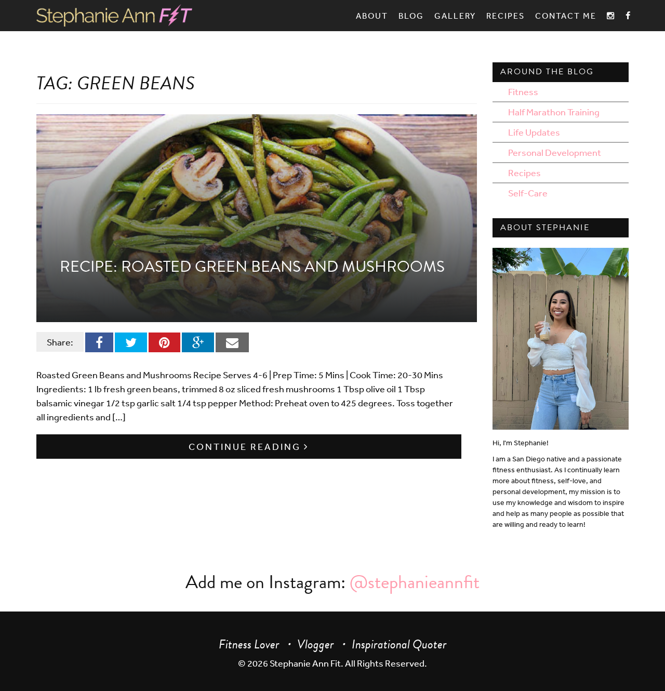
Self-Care (528, 192)
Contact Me (565, 15)
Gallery (455, 15)
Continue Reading (246, 446)
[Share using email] (232, 342)
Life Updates (534, 132)
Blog (411, 15)
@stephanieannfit (415, 581)
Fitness (523, 91)
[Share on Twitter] (131, 342)
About (372, 15)
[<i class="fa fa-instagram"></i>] (611, 15)
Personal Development (554, 152)
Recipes (505, 15)
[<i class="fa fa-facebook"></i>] (628, 15)
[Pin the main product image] (164, 342)
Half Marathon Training (554, 111)
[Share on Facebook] (99, 342)
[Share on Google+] (198, 342)
